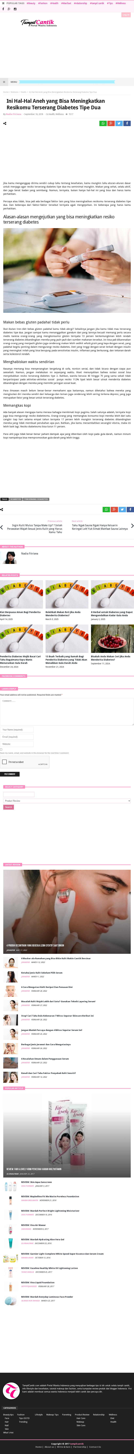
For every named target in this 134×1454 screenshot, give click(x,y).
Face (7, 1418)
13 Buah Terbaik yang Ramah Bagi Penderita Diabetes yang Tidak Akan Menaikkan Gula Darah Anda (66, 659)
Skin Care (81, 1425)
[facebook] (127, 123)
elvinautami (12, 1174)
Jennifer (11, 950)
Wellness (121, 3)
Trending (23, 1422)
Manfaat (67, 3)
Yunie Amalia (27, 1272)
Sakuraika (26, 1229)
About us (49, 1447)
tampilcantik (77, 1444)
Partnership (79, 1447)
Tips (111, 3)
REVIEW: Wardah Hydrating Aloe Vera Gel (42, 1239)
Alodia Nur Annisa (30, 1301)
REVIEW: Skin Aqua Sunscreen (36, 1182)
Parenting (66, 1414)
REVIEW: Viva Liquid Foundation (37, 1282)
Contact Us (95, 1447)
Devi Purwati (27, 1186)
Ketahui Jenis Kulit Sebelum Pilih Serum (41, 973)
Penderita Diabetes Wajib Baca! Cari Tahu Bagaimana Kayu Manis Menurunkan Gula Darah (20, 659)
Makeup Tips (52, 1414)
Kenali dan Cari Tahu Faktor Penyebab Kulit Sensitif (48, 1073)
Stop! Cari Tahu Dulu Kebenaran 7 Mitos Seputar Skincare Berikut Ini (57, 1016)
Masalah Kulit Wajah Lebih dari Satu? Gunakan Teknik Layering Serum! (58, 1001)
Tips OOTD (24, 1418)
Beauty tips (8, 1414)
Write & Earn (63, 1447)
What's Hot (8, 1432)
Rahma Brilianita (29, 1200)
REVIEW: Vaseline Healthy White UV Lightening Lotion (49, 1268)
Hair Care (81, 1418)
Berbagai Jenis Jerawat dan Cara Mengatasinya (46, 1044)
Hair (7, 1422)
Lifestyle (39, 1414)
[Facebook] (3, 9)
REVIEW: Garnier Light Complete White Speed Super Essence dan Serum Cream (62, 1254)
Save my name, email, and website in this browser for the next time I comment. (34, 753)
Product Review (82, 1414)
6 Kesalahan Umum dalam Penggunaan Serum (45, 1059)
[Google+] (9, 9)
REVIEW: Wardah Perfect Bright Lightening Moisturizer (50, 1211)
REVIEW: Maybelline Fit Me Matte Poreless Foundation (50, 1196)
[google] (111, 123)
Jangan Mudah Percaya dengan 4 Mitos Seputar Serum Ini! (51, 1030)
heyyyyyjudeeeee (29, 1286)
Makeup (80, 1422)
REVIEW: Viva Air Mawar (33, 1225)
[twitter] (119, 123)
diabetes (16, 499)
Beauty (31, 3)
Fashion (43, 3)
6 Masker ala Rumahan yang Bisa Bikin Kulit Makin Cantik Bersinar (56, 958)
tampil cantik (98, 3)
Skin (7, 1429)
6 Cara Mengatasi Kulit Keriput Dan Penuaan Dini (47, 987)
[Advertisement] (67, 52)
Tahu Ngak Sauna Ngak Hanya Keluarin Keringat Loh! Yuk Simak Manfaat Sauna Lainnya (100, 525)
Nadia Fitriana (13, 114)
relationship (81, 3)
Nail (6, 1425)
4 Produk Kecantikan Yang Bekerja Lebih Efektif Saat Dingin (35, 945)
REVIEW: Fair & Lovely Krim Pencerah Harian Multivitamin (34, 1169)
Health (55, 3)
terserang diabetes (36, 499)
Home (5, 92)
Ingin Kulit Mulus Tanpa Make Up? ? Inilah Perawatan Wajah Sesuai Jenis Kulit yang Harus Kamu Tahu (34, 527)
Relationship (99, 1414)
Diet (112, 1418)
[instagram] (15, 9)
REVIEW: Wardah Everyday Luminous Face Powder (47, 1297)
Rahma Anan (27, 1258)
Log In (126, 15)
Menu (14, 82)
